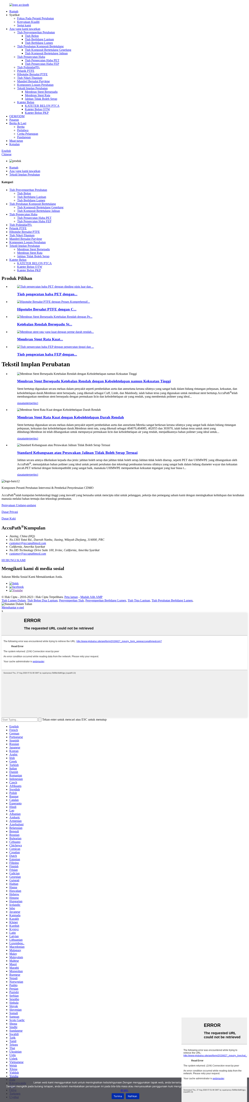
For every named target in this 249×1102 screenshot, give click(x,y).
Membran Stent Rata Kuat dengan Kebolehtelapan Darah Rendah (70, 417)
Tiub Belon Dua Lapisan (42, 600)
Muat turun (16, 140)
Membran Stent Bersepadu (41, 91)
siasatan (22, 403)
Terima (118, 1096)
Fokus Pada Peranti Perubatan (35, 18)
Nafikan (132, 1096)
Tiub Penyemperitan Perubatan (36, 32)
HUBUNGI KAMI (13, 560)
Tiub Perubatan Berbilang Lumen (172, 600)
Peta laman (71, 597)
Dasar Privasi (10, 512)
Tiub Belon (32, 35)
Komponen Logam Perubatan (35, 84)
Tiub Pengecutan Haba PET (42, 60)
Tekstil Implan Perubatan (32, 88)
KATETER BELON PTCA (42, 105)
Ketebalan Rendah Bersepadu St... (44, 324)
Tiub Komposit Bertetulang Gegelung (48, 49)
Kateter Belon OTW (37, 109)
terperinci (32, 403)
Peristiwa (22, 130)
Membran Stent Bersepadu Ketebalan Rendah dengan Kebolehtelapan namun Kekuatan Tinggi (94, 381)
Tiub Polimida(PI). (28, 67)
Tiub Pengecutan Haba (31, 56)
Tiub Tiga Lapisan (139, 600)
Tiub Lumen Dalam (14, 600)
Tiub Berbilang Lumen (39, 42)
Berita (21, 126)
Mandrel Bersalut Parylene (33, 81)
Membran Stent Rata (37, 95)
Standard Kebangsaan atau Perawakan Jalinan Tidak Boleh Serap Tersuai (77, 453)
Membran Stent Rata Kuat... (40, 339)
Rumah (13, 11)
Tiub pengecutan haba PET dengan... (47, 294)
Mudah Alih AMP (91, 597)
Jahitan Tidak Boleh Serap (41, 98)
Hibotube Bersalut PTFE (32, 74)
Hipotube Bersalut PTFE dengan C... (46, 309)
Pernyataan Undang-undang (19, 505)
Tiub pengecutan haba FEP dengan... (47, 354)
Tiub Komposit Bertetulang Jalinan (46, 53)
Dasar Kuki (9, 518)
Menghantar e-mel (13, 607)
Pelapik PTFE (25, 70)
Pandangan (24, 137)
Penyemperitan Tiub (71, 600)
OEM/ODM (17, 116)
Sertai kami (24, 25)
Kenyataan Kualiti (28, 22)
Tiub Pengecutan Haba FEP (42, 63)
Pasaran (14, 119)
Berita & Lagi (17, 123)
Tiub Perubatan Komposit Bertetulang (40, 46)
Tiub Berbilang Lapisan (39, 39)
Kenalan (14, 144)
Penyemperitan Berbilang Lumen (105, 600)
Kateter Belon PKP (37, 112)
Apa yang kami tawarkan (24, 28)
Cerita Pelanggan (27, 133)
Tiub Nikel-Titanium (29, 77)
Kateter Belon (25, 102)
